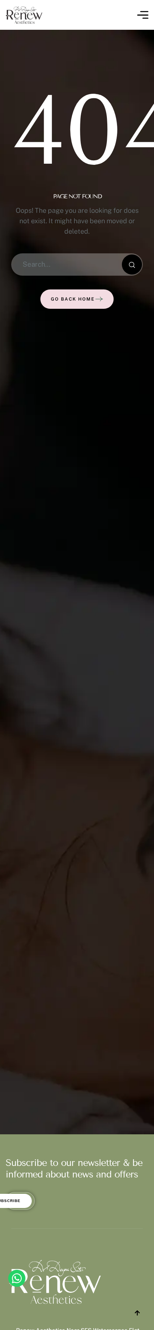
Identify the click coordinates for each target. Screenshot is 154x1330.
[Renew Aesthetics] (24, 15)
